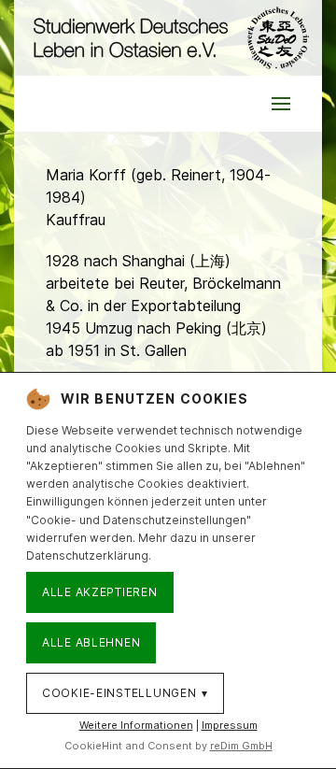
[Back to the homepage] (168, 38)
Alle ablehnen (91, 642)
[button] (281, 104)
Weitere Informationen (136, 725)
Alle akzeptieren (100, 592)
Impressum (230, 725)
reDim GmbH (241, 745)
